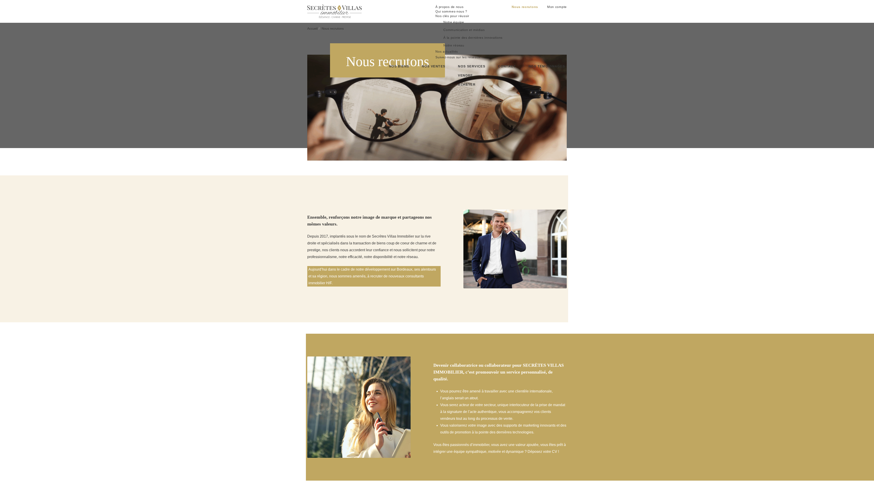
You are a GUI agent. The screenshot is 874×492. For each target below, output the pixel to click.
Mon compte (557, 7)
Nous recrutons (525, 7)
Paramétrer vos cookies (430, 471)
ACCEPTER (452, 481)
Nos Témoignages (546, 16)
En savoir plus (400, 471)
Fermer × (860, 444)
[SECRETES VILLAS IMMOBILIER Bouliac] (334, 11)
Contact (507, 16)
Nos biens (399, 16)
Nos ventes (433, 16)
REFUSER (420, 481)
